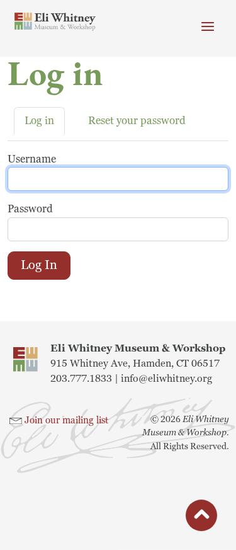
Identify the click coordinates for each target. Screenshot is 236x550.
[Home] (55, 22)
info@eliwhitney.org (166, 378)
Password (30, 208)
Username (32, 159)
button (201, 517)
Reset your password (137, 120)
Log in (39, 120)
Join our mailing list (66, 421)
